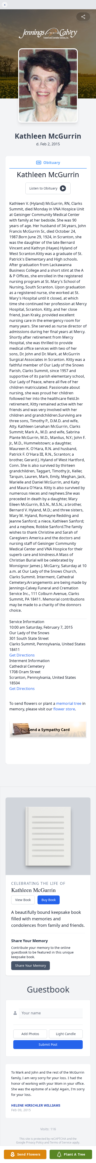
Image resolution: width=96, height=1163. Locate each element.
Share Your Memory (30, 965)
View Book (23, 900)
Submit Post (48, 1044)
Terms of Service (61, 1142)
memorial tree (68, 703)
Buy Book (48, 900)
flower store (64, 709)
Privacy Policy (35, 1142)
